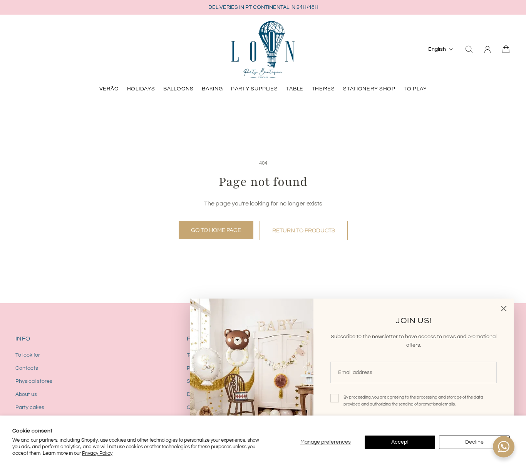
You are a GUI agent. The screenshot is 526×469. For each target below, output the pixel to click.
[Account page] (487, 49)
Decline (474, 442)
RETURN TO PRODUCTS (303, 230)
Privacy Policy (97, 453)
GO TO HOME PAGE (216, 230)
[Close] (504, 308)
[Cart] (506, 49)
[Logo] (263, 49)
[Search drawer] (469, 49)
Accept (400, 442)
